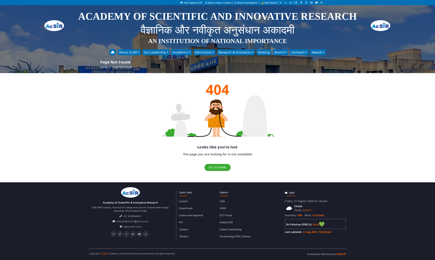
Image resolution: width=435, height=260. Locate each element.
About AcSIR (128, 52)
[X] (306, 2)
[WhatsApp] (321, 2)
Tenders (183, 236)
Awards (316, 52)
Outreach (298, 52)
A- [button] (281, 2)
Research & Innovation (235, 52)
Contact (183, 201)
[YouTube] (316, 2)
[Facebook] (301, 2)
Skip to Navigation (247, 2)
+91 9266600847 (132, 216)
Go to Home (218, 167)
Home (103, 67)
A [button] (285, 2)
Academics (180, 52)
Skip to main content (219, 2)
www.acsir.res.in (132, 226)
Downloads (186, 208)
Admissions (203, 52)
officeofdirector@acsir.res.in (132, 221)
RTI (181, 222)
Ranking (264, 52)
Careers (183, 229)
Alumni (279, 52)
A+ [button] (290, 2)
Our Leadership (155, 52)
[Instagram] (296, 2)
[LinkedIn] (311, 2)
